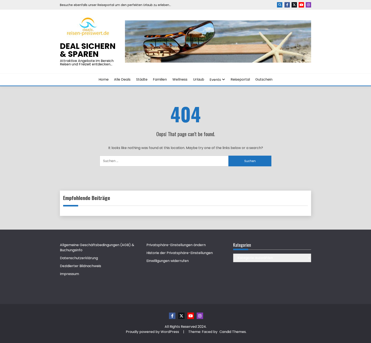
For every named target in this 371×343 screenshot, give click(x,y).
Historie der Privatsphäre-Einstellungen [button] (179, 252)
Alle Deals (122, 79)
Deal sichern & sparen (88, 50)
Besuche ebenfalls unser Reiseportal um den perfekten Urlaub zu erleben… (115, 5)
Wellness (179, 79)
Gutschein (263, 79)
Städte (141, 79)
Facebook (287, 5)
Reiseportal (240, 79)
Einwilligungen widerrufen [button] (167, 260)
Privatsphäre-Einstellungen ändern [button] (176, 244)
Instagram (308, 5)
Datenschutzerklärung (79, 258)
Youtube (301, 5)
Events (215, 79)
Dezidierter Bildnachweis (80, 265)
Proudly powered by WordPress (153, 331)
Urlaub (198, 79)
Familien (160, 79)
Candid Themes (232, 331)
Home (104, 79)
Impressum (69, 273)
